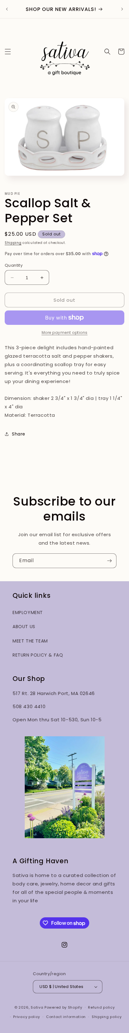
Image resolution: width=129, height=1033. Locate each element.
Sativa (37, 1007)
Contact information (66, 1016)
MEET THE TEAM (30, 641)
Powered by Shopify (63, 1007)
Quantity (14, 265)
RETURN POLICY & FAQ (38, 655)
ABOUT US (24, 626)
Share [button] (18, 434)
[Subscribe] (109, 560)
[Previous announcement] (7, 9)
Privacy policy (26, 1016)
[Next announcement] (122, 9)
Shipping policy (107, 1016)
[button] (8, 51)
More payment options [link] (65, 332)
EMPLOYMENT (28, 612)
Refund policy (101, 1007)
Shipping (13, 242)
